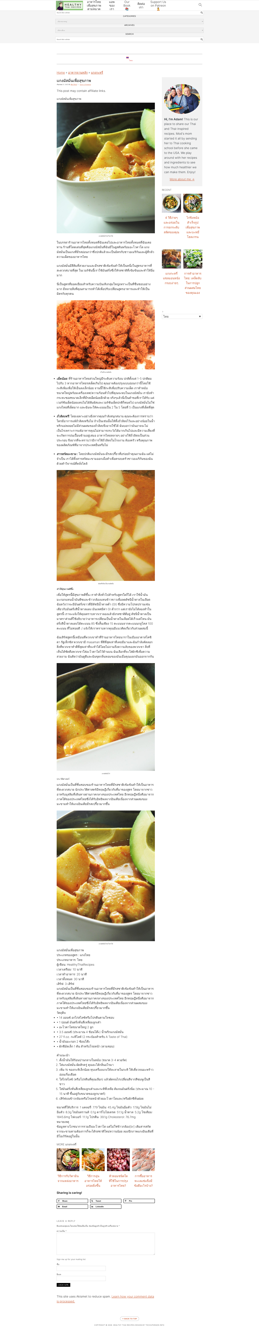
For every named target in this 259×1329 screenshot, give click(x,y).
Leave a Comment (85, 84)
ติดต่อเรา (141, 5)
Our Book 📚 (126, 5)
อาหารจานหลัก (78, 72)
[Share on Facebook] (3, 654)
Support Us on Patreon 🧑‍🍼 (158, 5)
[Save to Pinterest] (3, 668)
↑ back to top (129, 1319)
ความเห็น (62, 1231)
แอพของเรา (112, 5)
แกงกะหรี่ (97, 72)
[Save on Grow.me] (3, 681)
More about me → (182, 179)
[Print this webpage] (3, 674)
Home (61, 72)
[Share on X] (3, 661)
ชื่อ (58, 1264)
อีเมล (59, 1274)
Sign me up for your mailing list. (71, 1259)
